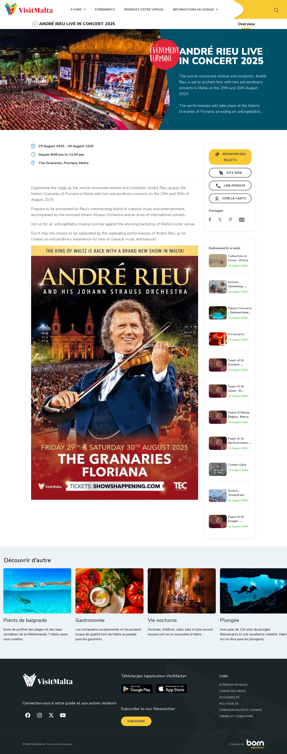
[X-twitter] (51, 715)
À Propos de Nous (233, 684)
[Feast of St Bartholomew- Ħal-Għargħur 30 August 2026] (230, 432)
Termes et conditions (236, 716)
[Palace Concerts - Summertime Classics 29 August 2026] (230, 301)
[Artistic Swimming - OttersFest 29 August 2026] (230, 275)
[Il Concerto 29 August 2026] (230, 327)
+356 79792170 (234, 186)
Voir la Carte (233, 198)
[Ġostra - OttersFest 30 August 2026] (230, 484)
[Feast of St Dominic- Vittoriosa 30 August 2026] (230, 353)
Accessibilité (229, 697)
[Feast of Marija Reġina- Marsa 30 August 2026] (230, 405)
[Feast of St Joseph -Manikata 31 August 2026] (230, 510)
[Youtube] (63, 715)
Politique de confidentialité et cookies (240, 707)
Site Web (234, 173)
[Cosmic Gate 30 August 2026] (230, 458)
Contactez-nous (232, 691)
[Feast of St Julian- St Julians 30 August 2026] (230, 379)
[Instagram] (39, 715)
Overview (246, 24)
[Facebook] (28, 715)
